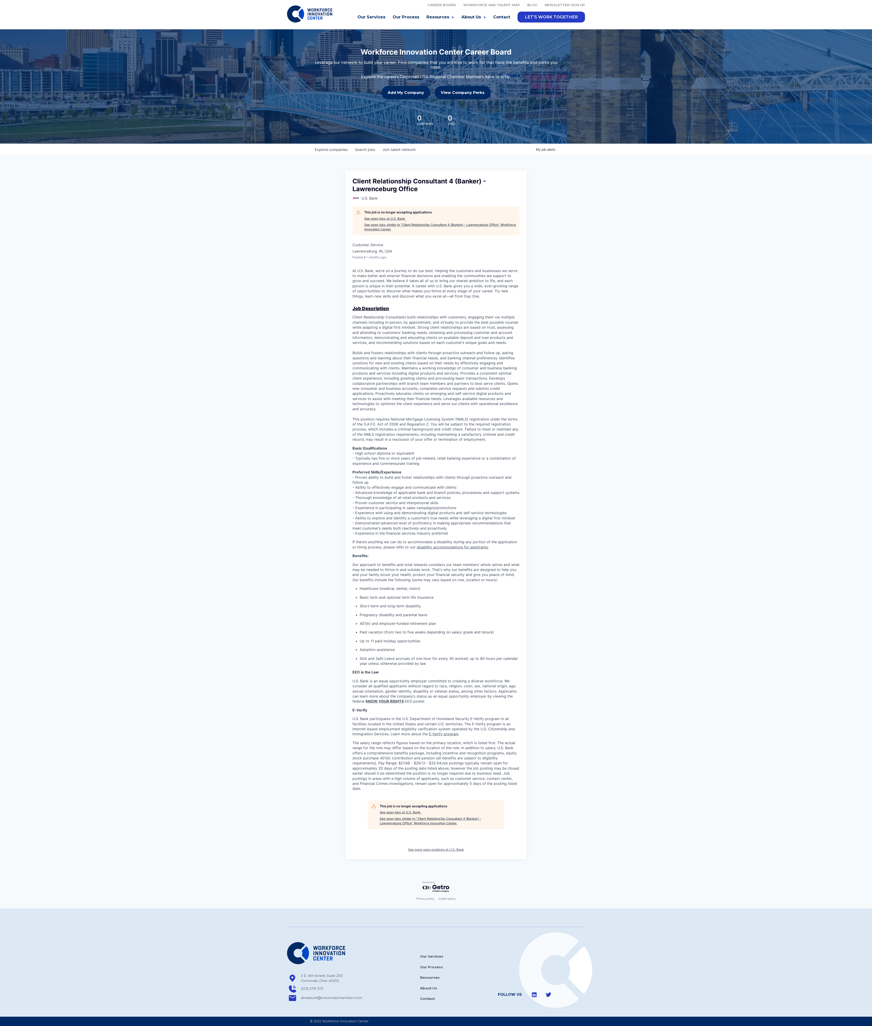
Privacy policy (425, 898)
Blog (532, 5)
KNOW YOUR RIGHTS (385, 701)
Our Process (406, 17)
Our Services (371, 17)
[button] (551, 17)
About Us (428, 988)
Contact (501, 17)
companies (331, 149)
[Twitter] (548, 995)
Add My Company (406, 92)
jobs (365, 149)
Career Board (441, 5)
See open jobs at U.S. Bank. (385, 218)
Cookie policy (447, 898)
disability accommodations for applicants (452, 547)
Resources (430, 977)
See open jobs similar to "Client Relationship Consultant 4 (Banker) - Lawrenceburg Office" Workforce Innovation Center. (440, 227)
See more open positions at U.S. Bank (436, 849)
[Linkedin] (534, 995)
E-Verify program (443, 734)
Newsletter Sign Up (565, 5)
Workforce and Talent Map (491, 5)
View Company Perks (463, 92)
